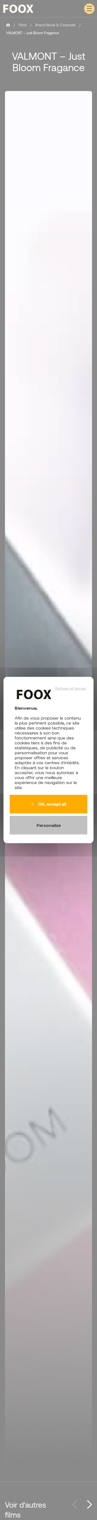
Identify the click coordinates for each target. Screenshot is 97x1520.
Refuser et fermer (70, 688)
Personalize (49, 825)
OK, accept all (51, 804)
